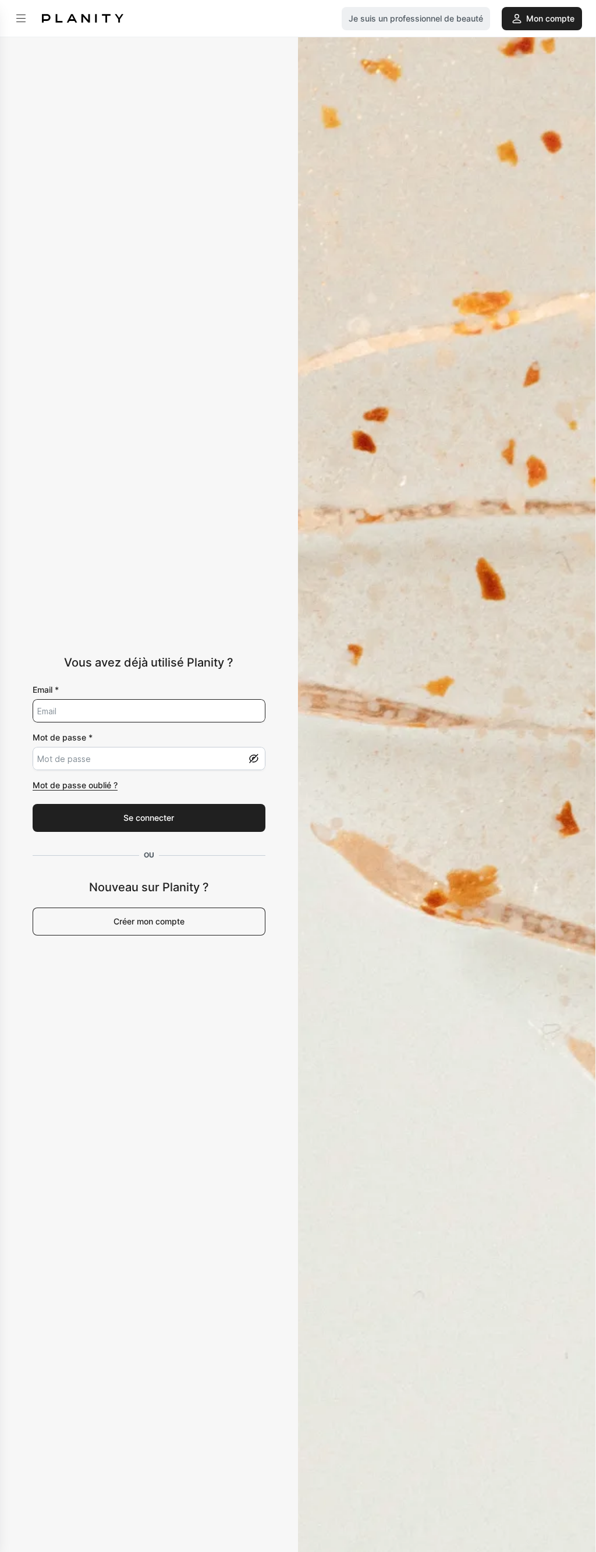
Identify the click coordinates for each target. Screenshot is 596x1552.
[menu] (21, 19)
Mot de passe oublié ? (75, 785)
